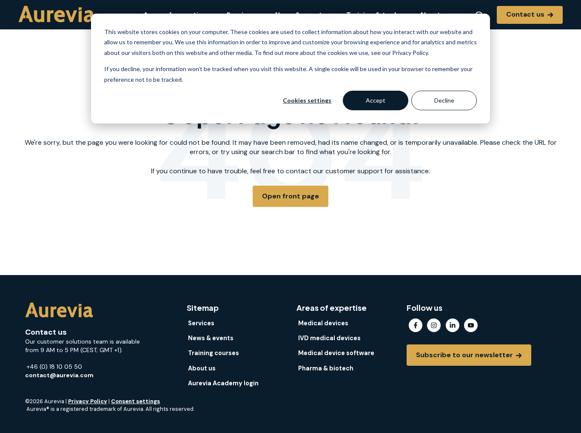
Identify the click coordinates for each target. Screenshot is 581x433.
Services (201, 323)
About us (202, 368)
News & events (211, 338)
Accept (375, 100)
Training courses (213, 353)
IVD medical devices (329, 338)
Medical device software (336, 353)
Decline (444, 100)
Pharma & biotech (325, 368)
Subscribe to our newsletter (465, 354)
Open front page (290, 196)
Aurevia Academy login (223, 383)
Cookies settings (307, 100)
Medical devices (323, 323)
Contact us (526, 14)
